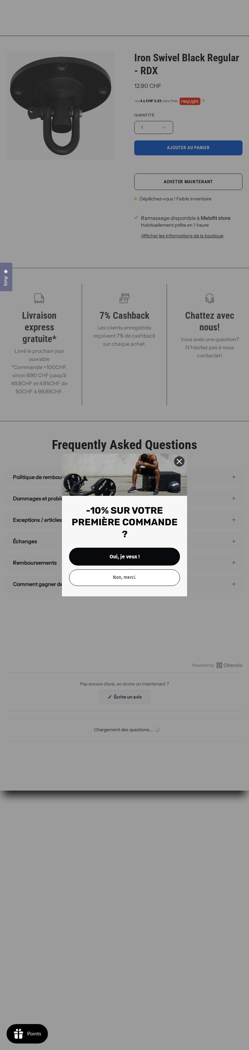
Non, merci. (124, 577)
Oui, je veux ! (125, 557)
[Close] (179, 461)
